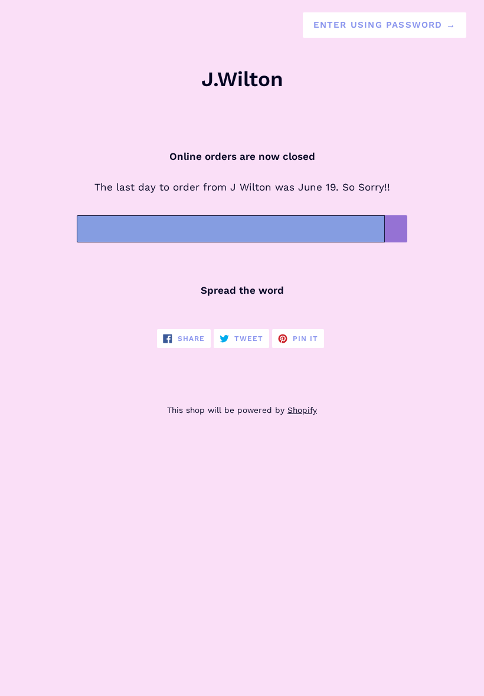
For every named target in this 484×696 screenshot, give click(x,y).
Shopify (302, 410)
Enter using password (384, 24)
